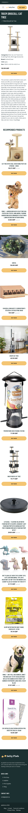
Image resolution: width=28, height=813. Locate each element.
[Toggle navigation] (3, 7)
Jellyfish (6, 780)
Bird (9, 55)
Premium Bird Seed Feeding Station (14, 431)
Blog (5, 787)
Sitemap (18, 810)
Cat (12, 55)
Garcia (14, 263)
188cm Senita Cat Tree (14, 476)
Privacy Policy (11, 810)
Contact (10, 808)
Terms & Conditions (18, 808)
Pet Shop (22, 7)
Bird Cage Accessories (17, 57)
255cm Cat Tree (14, 356)
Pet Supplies (7, 783)
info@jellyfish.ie (5, 2)
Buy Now (14, 73)
